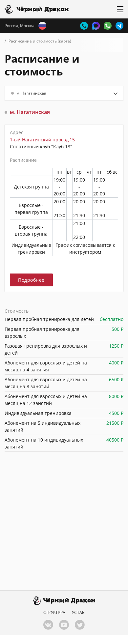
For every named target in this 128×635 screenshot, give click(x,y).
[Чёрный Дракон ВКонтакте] (48, 625)
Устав (78, 613)
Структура (54, 613)
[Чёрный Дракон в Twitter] (80, 625)
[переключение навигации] (120, 9)
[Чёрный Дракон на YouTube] (64, 625)
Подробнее (31, 280)
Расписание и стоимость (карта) (40, 41)
